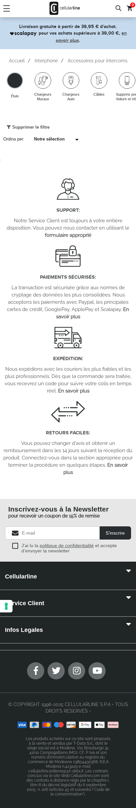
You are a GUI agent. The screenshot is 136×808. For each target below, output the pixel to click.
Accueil (17, 60)
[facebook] (35, 670)
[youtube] (97, 670)
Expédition (67, 358)
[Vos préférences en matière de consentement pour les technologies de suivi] (6, 606)
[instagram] (76, 670)
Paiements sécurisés (67, 277)
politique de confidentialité (67, 545)
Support (67, 210)
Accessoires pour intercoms (97, 60)
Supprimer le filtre (30, 127)
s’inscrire (115, 533)
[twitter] (56, 670)
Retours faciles (67, 432)
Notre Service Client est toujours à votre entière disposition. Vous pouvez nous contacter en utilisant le (68, 228)
